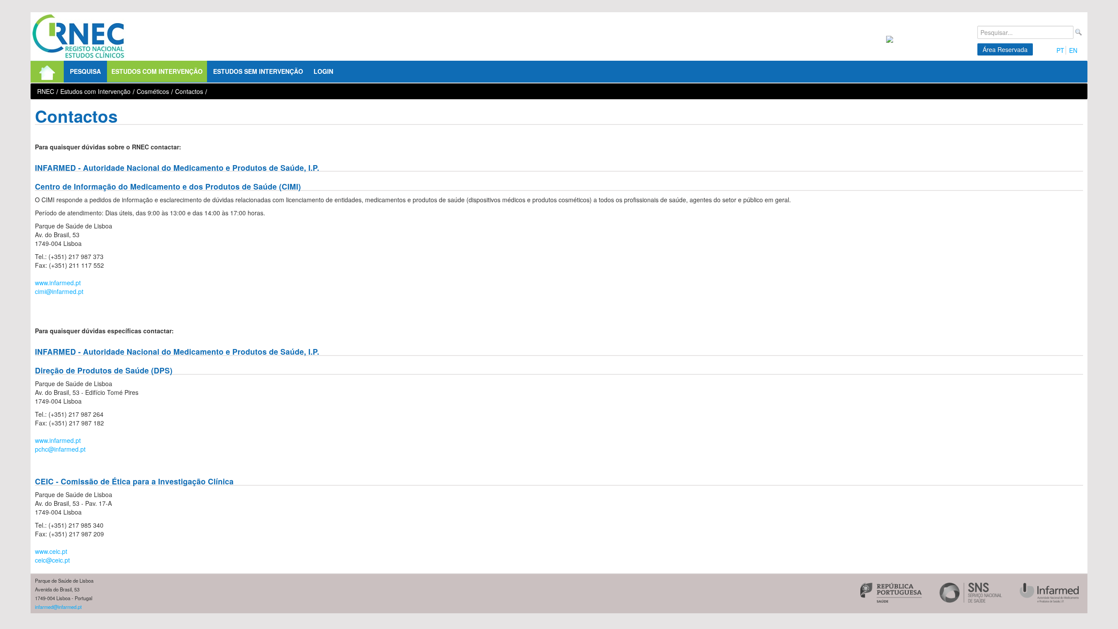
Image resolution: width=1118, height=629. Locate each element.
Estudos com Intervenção (95, 91)
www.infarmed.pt (58, 282)
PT (1060, 50)
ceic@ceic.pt (52, 560)
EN (1073, 50)
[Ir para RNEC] (78, 36)
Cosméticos (153, 91)
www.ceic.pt (51, 551)
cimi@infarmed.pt (59, 291)
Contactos (189, 91)
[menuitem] (47, 72)
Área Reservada (1005, 49)
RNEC (45, 91)
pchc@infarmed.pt (60, 449)
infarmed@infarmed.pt (58, 606)
